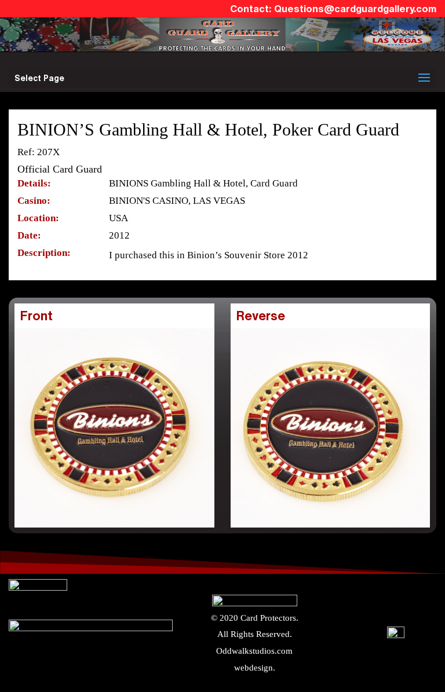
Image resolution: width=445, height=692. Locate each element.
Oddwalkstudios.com (254, 651)
